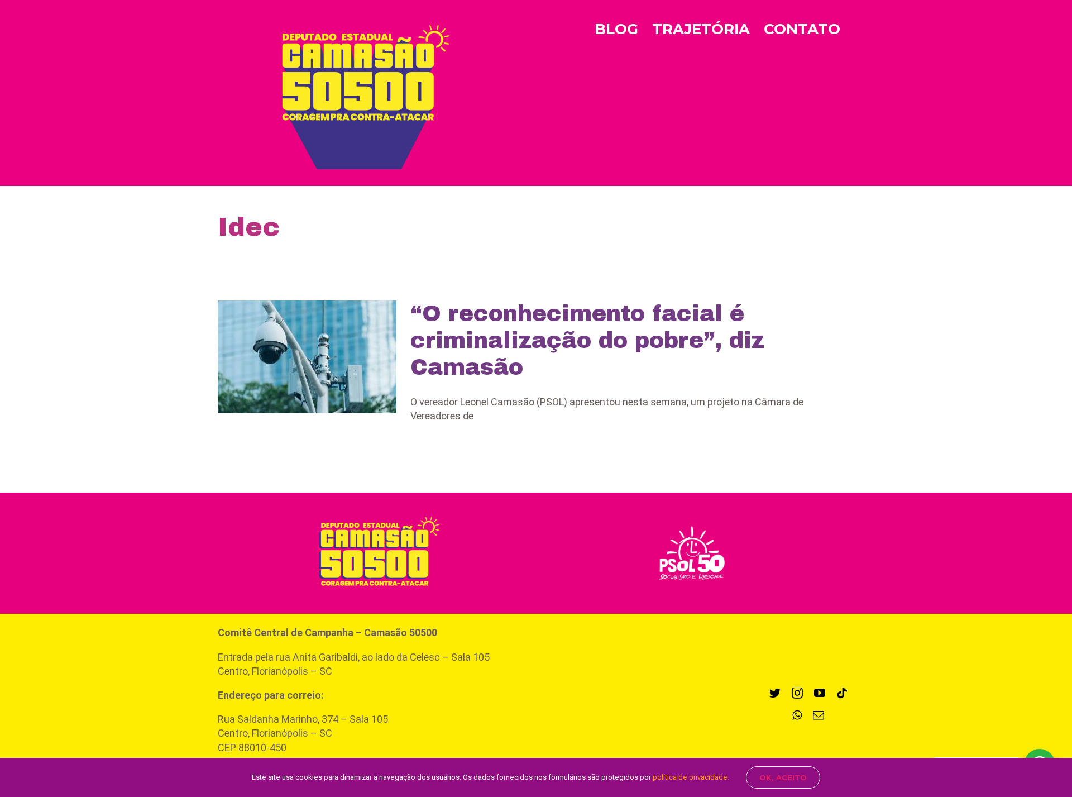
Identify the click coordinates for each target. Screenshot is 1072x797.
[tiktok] (842, 693)
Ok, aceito (783, 777)
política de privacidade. (691, 777)
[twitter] (775, 693)
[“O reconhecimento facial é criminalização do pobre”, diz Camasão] (307, 356)
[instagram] (797, 693)
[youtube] (819, 693)
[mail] (818, 715)
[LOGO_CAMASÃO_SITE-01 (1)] (373, 513)
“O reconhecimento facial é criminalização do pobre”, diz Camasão (587, 340)
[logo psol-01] (691, 525)
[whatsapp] (797, 715)
